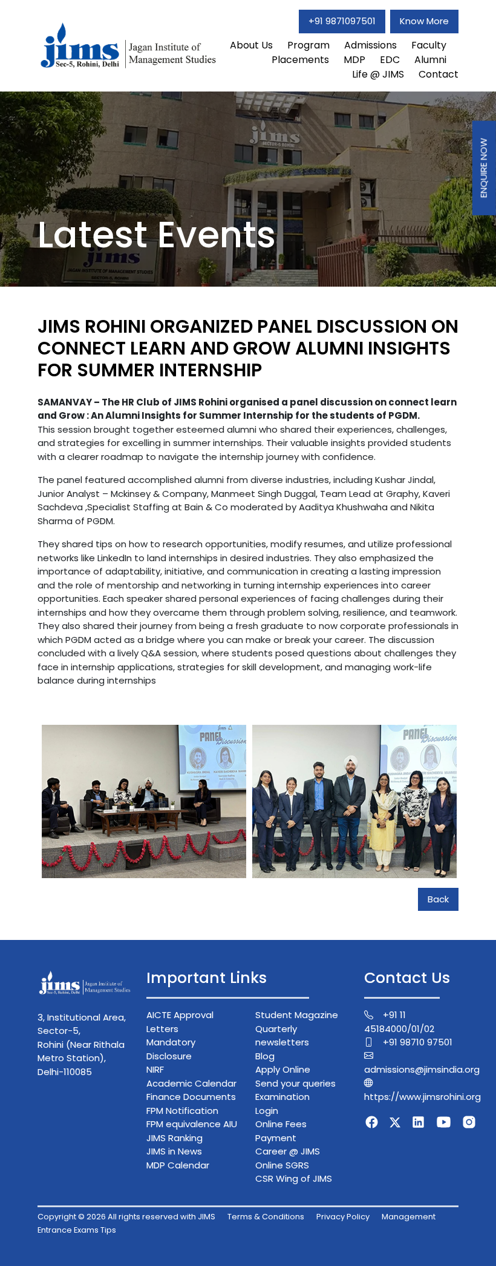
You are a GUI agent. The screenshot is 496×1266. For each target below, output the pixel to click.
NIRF (155, 1069)
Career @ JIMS (287, 1151)
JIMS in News (174, 1151)
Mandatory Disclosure (170, 1049)
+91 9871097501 (342, 21)
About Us (251, 45)
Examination (282, 1096)
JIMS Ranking (174, 1137)
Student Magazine (296, 1014)
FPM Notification (182, 1110)
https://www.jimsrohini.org (422, 1096)
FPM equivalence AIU (191, 1124)
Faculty (428, 45)
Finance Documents (191, 1096)
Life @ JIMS (378, 74)
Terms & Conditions (265, 1216)
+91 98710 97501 (417, 1042)
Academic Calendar (191, 1083)
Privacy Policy (343, 1216)
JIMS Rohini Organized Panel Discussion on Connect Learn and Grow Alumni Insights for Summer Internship (248, 348)
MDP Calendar (177, 1165)
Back (438, 899)
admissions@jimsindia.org (422, 1069)
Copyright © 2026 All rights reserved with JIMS (126, 1216)
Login (266, 1110)
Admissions (370, 45)
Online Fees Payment (281, 1131)
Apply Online (282, 1069)
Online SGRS (282, 1165)
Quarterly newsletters (282, 1035)
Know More (424, 21)
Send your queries (295, 1083)
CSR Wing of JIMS (293, 1178)
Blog (265, 1056)
